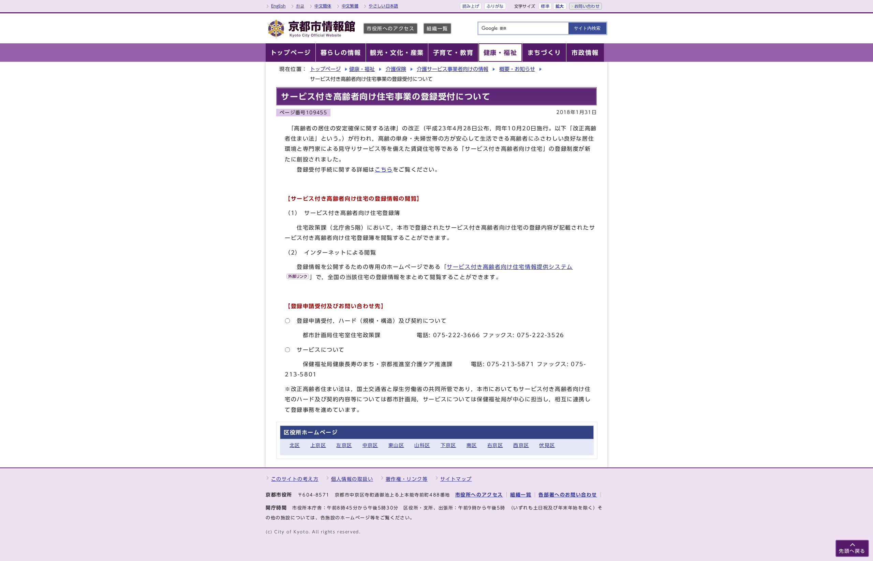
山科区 (422, 445)
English (278, 6)
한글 (300, 6)
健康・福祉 (362, 69)
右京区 (495, 445)
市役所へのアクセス (390, 28)
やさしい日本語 (383, 6)
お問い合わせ (587, 6)
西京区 (521, 445)
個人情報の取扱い (352, 478)
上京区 (318, 445)
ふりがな (495, 6)
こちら (384, 169)
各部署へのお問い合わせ (567, 494)
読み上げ (470, 6)
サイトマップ (456, 478)
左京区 (344, 445)
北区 (295, 445)
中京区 (370, 445)
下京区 (448, 445)
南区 (472, 445)
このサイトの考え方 (295, 478)
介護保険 (396, 69)
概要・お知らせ (517, 69)
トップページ (325, 69)
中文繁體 (350, 6)
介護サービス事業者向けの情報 (452, 69)
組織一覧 (437, 28)
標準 (545, 6)
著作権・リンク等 (407, 478)
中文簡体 (322, 6)
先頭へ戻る (852, 550)
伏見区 (547, 445)
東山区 (396, 445)
